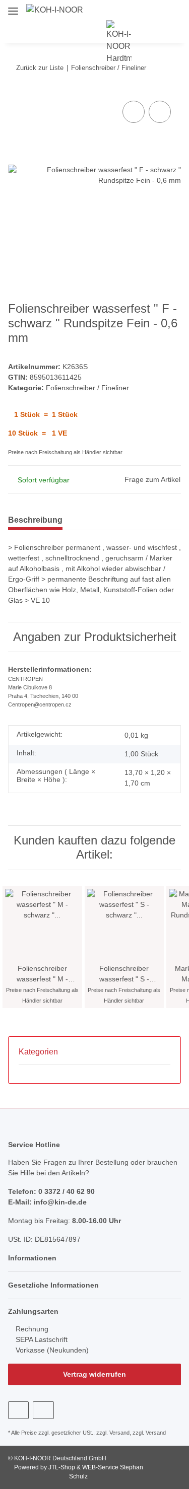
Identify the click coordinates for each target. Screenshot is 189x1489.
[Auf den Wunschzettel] (160, 112)
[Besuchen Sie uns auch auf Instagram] (43, 1410)
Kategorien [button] (38, 1051)
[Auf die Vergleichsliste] (133, 112)
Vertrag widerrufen (94, 1374)
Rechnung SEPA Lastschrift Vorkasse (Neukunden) (51, 1339)
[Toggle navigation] (13, 7)
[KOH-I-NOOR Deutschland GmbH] (54, 10)
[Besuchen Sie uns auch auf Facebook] (18, 1410)
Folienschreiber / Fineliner (87, 388)
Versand (119, 1433)
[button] (183, 10)
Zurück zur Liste (40, 68)
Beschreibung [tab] (35, 520)
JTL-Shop (62, 1467)
